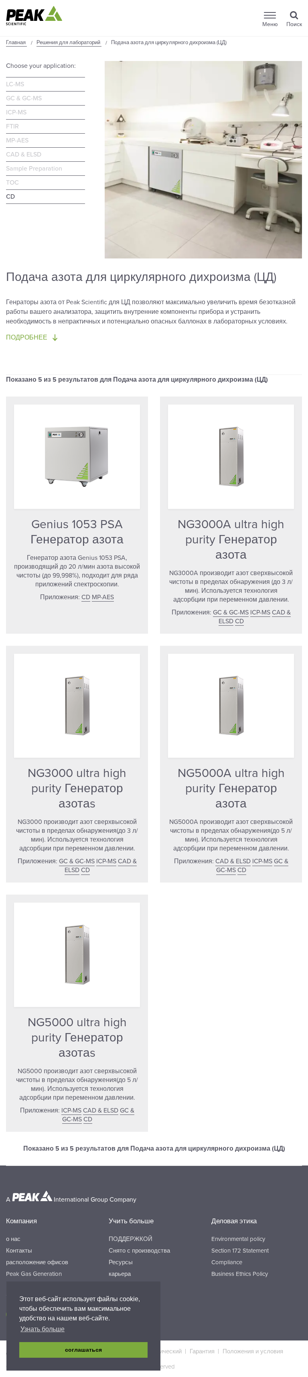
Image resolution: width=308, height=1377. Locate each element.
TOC (12, 183)
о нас (13, 1239)
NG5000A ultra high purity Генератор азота (231, 788)
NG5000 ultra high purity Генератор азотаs (77, 1037)
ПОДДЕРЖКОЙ (130, 1239)
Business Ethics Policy (239, 1273)
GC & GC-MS (24, 98)
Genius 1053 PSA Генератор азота (77, 532)
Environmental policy (238, 1239)
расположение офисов (37, 1262)
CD (10, 197)
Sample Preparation (34, 169)
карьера (120, 1273)
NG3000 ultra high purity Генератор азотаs (77, 788)
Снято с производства (139, 1250)
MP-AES (17, 140)
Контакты (19, 1250)
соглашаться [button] (83, 1349)
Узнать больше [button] (42, 1329)
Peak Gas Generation (34, 1273)
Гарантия (202, 1351)
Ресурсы (121, 1262)
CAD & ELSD (23, 155)
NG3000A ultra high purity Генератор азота (231, 539)
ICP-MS (16, 112)
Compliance (226, 1262)
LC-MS (15, 84)
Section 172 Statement (240, 1250)
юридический (163, 1351)
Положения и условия (253, 1351)
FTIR (12, 126)
